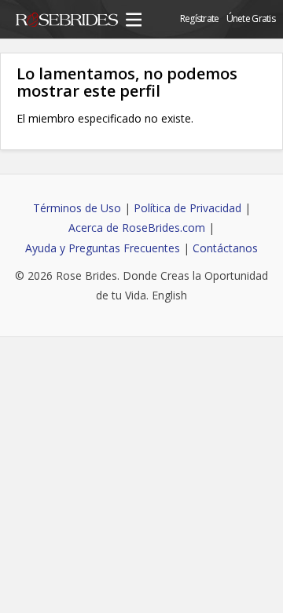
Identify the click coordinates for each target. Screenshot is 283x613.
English (169, 295)
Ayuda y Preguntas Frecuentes (102, 247)
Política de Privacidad (187, 207)
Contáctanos (225, 247)
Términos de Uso (77, 207)
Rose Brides (67, 22)
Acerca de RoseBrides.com (136, 227)
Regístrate (199, 18)
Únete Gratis (250, 18)
